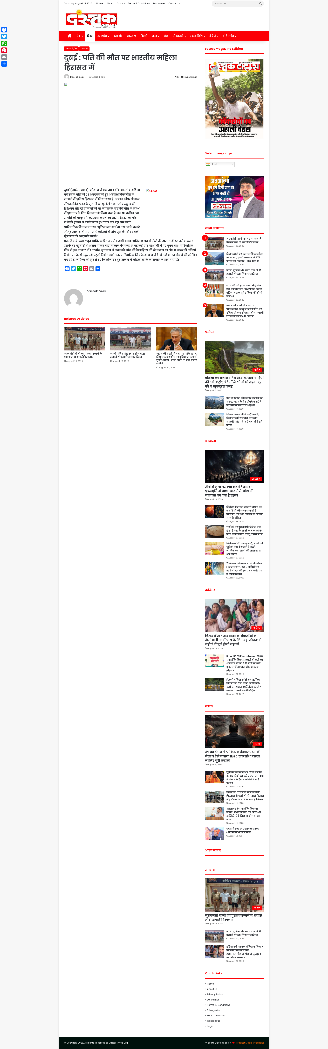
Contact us (174, 3)
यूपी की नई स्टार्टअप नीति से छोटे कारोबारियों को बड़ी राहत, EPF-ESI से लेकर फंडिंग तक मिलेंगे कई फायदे (245, 778)
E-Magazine (214, 1010)
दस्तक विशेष (196, 36)
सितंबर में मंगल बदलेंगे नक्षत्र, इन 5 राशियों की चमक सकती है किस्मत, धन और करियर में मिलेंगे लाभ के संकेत (244, 512)
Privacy (121, 3)
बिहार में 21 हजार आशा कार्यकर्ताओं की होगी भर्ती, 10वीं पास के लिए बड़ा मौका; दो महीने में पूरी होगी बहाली (233, 640)
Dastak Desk (77, 76)
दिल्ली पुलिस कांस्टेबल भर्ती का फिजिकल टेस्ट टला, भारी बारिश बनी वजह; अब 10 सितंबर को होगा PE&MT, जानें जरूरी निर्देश (244, 685)
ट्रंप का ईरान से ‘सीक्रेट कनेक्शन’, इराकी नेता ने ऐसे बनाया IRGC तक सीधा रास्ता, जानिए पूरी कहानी (233, 756)
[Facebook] (4, 29)
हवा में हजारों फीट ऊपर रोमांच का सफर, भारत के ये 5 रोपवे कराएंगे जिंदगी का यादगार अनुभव (244, 401)
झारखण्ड (131, 36)
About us (212, 989)
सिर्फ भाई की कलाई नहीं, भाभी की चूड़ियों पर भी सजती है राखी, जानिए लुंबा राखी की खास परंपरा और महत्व (244, 549)
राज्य (154, 36)
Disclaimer (159, 3)
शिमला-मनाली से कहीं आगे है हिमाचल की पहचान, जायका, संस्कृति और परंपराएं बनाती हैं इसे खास (244, 420)
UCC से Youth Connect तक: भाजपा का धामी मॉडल (242, 830)
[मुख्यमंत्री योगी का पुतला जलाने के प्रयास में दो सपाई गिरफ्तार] (84, 338)
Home (99, 3)
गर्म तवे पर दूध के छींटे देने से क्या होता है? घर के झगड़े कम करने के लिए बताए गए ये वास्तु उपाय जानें (244, 530)
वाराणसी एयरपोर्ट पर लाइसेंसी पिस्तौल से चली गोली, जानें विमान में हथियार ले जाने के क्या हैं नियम (245, 796)
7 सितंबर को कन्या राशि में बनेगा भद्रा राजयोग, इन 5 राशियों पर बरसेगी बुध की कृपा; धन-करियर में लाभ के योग (244, 569)
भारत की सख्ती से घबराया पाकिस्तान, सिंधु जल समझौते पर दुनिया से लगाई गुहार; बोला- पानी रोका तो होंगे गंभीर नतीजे (176, 358)
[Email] (4, 57)
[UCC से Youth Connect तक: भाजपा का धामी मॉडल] (214, 833)
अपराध (84, 48)
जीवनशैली (178, 36)
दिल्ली (144, 36)
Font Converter (216, 1015)
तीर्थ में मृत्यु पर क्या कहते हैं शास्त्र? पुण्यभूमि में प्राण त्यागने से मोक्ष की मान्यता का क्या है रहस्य (229, 491)
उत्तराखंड (118, 36)
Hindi (213, 164)
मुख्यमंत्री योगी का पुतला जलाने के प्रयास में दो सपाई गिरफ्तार (83, 355)
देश (78, 36)
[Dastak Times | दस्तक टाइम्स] (91, 19)
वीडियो (212, 36)
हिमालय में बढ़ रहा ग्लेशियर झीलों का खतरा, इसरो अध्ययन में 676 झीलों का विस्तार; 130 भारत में (244, 257)
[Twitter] (4, 36)
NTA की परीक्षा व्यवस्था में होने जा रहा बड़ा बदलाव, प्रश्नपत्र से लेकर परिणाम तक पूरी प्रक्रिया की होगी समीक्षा (244, 291)
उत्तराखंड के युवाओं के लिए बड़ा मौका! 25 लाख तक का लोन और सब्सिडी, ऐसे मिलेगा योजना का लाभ (243, 814)
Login (210, 1026)
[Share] (4, 63)
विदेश (90, 36)
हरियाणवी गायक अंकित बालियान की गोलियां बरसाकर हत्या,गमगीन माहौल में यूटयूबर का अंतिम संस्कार (245, 952)
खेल (166, 36)
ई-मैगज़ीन (228, 36)
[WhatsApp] (4, 43)
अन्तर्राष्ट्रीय (71, 48)
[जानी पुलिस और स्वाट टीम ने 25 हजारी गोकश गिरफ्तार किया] (130, 338)
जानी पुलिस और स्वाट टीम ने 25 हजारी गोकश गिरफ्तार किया (127, 355)
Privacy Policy (215, 994)
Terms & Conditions (139, 3)
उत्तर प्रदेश (102, 36)
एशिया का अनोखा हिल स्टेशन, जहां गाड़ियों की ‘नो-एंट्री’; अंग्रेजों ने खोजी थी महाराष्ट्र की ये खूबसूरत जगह (234, 382)
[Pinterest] (4, 50)
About (110, 3)
